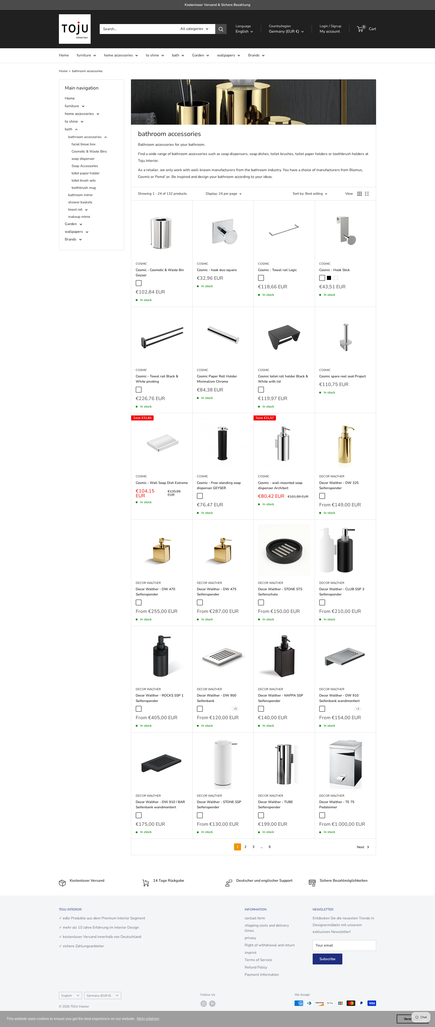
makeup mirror (79, 216)
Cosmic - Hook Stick (334, 270)
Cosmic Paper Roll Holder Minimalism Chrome (217, 379)
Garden (198, 55)
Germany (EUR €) (99, 995)
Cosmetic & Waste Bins (89, 151)
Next (360, 847)
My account (330, 31)
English (66, 995)
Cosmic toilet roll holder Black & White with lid (283, 379)
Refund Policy (256, 967)
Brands (254, 55)
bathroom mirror (80, 195)
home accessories (118, 55)
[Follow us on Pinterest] (212, 1003)
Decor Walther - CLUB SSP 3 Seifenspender (341, 592)
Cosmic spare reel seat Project (342, 376)
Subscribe (327, 959)
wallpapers (226, 55)
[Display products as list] (367, 194)
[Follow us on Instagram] (204, 1003)
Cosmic (141, 264)
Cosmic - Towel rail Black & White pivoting (157, 379)
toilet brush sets (84, 180)
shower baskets (80, 202)
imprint (250, 952)
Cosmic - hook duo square (217, 270)
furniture (84, 55)
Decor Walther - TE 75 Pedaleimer (336, 804)
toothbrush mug (84, 187)
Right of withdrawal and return (270, 945)
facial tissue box (84, 144)
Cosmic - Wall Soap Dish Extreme (162, 483)
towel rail (75, 209)
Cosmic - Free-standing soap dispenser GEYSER (219, 485)
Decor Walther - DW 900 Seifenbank (216, 698)
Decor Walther (331, 476)
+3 (357, 709)
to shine (152, 55)
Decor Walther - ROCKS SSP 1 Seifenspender (160, 698)
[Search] (221, 29)
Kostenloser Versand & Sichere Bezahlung (217, 4)
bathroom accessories (87, 71)
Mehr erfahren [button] (148, 1019)
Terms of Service (258, 959)
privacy (250, 937)
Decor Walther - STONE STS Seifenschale (280, 592)
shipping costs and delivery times (267, 928)
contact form (255, 918)
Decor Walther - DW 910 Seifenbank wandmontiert (339, 698)
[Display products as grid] (360, 194)
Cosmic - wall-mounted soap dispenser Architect (280, 485)
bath (175, 55)
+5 (235, 709)
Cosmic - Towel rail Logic (277, 270)
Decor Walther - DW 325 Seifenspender (339, 485)
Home (64, 55)
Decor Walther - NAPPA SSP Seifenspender (280, 698)
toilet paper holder (85, 173)
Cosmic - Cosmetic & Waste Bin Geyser (160, 272)
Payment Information (262, 974)
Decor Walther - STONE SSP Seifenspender (219, 804)
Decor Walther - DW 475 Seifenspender (216, 592)
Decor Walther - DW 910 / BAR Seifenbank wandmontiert (160, 804)
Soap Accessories (85, 166)
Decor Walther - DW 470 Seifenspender (155, 592)
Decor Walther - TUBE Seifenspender (275, 804)
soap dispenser (83, 158)
